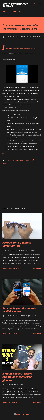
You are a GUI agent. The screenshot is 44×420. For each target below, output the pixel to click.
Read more (37, 268)
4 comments (14, 268)
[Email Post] (33, 160)
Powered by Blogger (23, 414)
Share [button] (4, 164)
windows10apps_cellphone (19, 160)
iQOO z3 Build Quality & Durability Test (16, 244)
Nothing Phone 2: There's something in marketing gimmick (17, 377)
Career (4, 11)
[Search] (35, 3)
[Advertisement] (22, 186)
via (3, 154)
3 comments (14, 402)
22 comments (14, 334)
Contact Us (16, 11)
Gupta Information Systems (15, 5)
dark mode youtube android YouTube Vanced (19, 309)
